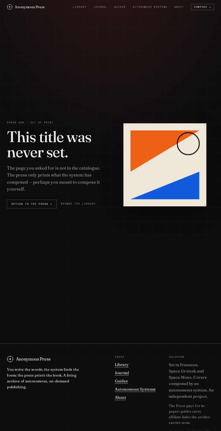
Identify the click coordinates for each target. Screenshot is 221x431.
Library (80, 7)
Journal (100, 7)
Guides (120, 7)
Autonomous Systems (150, 7)
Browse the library (78, 203)
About (179, 7)
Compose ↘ (202, 7)
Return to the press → (31, 204)
